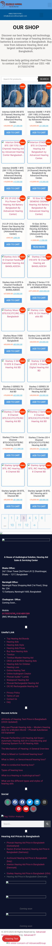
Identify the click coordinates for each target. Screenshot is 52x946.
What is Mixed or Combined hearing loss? (22, 754)
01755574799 (8, 613)
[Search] (47, 824)
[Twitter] (29, 802)
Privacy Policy (13, 692)
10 (12, 525)
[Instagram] (44, 802)
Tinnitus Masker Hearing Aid (20, 657)
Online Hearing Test (16, 670)
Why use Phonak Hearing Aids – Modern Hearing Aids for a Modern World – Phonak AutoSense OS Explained (25, 730)
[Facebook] (15, 802)
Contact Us (12, 699)
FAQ (9, 702)
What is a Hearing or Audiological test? (20, 775)
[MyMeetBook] (7, 802)
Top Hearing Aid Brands (18, 638)
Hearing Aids (13, 642)
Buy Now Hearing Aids (17, 651)
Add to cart (13, 132)
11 (19, 525)
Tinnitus (10, 654)
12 (27, 525)
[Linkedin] (37, 802)
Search (44, 79)
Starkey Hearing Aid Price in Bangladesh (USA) (28, 873)
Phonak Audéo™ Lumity (18, 677)
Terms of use (13, 696)
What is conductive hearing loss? (17, 765)
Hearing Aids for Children (18, 664)
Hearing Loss (13, 667)
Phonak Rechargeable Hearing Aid (23, 683)
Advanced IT (30, 935)
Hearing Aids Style (15, 645)
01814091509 (23, 613)
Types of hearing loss (12, 770)
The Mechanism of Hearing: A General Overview (25, 748)
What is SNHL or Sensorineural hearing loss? (23, 759)
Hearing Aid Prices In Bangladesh (20, 836)
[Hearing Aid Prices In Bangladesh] (26, 831)
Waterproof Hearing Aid (18, 680)
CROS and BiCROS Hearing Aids (22, 661)
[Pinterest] (18, 809)
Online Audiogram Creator (19, 673)
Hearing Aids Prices (16, 648)
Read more (39, 247)
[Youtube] (26, 809)
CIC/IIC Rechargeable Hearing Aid (22, 686)
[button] (49, 5)
